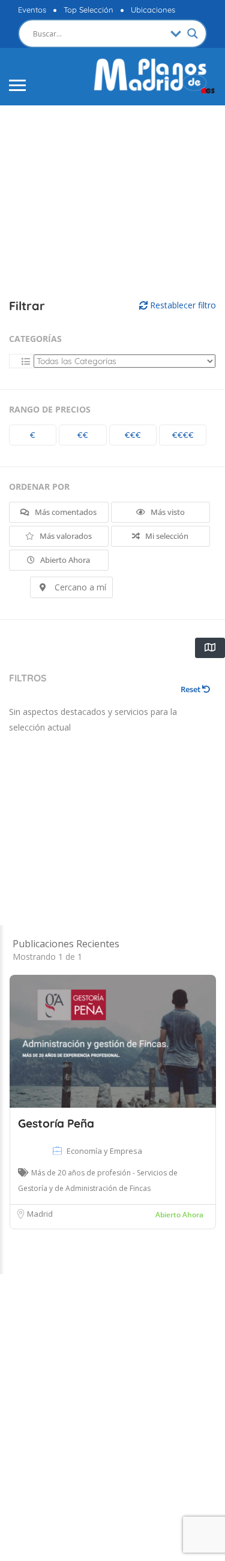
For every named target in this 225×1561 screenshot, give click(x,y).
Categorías (35, 338)
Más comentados (65, 512)
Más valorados (65, 536)
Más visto (167, 512)
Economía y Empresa (104, 1150)
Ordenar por (39, 486)
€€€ (133, 434)
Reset (191, 689)
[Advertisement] (112, 190)
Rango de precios (50, 409)
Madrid (40, 1213)
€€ (82, 434)
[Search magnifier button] (192, 33)
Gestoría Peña (56, 1123)
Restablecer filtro (182, 305)
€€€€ (183, 434)
